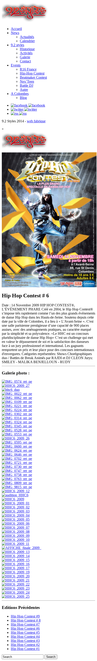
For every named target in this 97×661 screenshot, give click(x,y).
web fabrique (36, 121)
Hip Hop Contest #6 (25, 628)
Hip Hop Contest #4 (25, 636)
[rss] (19, 113)
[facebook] (28, 105)
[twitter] (24, 109)
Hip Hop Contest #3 (25, 641)
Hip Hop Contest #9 (25, 616)
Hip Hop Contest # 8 (26, 620)
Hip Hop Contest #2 (25, 645)
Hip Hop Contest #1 (25, 649)
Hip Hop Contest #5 (25, 632)
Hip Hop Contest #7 (25, 624)
